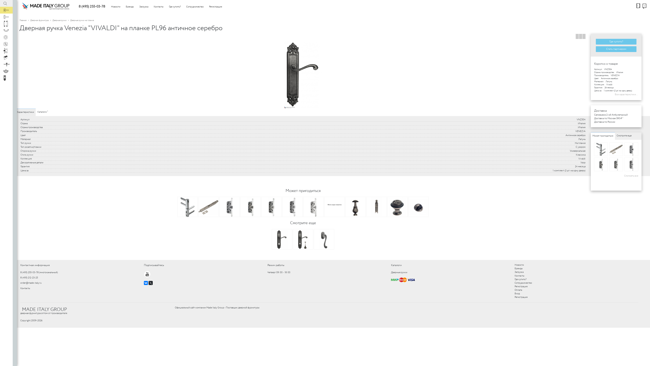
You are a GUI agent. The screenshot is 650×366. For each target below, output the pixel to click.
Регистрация (215, 6)
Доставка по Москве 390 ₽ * (608, 118)
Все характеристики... (626, 94)
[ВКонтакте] (146, 283)
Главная (23, 20)
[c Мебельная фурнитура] (6, 30)
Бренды (130, 6)
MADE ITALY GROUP (44, 309)
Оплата (518, 290)
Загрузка (143, 6)
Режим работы (275, 265)
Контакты (159, 6)
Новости (115, 6)
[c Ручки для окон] (6, 17)
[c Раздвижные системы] (6, 64)
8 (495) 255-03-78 (92, 6)
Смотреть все (631, 176)
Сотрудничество (195, 6)
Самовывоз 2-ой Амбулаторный (611, 115)
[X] (151, 283)
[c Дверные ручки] (6, 10)
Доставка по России (604, 122)
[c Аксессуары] (6, 71)
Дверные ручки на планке (82, 20)
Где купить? (175, 6)
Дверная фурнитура (39, 20)
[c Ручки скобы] (6, 23)
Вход (517, 293)
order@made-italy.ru (31, 283)
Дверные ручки (59, 20)
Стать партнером (616, 49)
